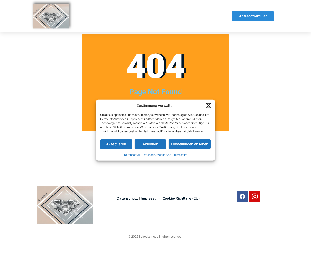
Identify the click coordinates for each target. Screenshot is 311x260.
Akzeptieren (116, 144)
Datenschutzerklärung (157, 154)
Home (104, 16)
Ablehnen (150, 144)
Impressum (180, 154)
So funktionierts (155, 16)
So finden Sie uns (195, 16)
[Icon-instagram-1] (254, 196)
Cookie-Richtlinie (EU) (181, 198)
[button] (208, 105)
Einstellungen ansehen (189, 144)
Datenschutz (132, 154)
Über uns (125, 16)
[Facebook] (242, 196)
